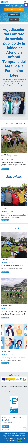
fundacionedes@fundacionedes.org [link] (10, 391)
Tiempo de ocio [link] (6, 306)
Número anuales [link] (13, 19)
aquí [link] (15, 440)
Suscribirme (5, 426)
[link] (26, 5)
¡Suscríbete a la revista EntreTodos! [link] (14, 9)
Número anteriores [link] (13, 14)
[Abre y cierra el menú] (25, 2)
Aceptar (20, 440)
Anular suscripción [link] (5, 429)
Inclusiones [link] (5, 260)
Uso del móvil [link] (6, 351)
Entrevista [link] (4, 208)
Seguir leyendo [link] (5, 168)
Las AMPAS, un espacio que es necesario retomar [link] (12, 156)
